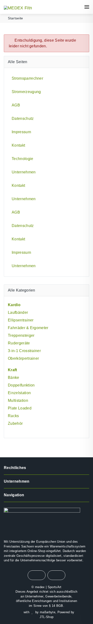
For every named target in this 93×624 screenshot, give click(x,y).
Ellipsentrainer (21, 320)
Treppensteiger (21, 335)
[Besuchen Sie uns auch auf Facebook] (37, 575)
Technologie (22, 159)
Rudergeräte (19, 343)
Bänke (13, 378)
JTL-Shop (47, 617)
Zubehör (15, 423)
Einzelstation (19, 393)
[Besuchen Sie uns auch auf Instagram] (56, 575)
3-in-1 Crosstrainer (24, 351)
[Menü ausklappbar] (86, 7)
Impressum (21, 132)
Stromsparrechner (27, 78)
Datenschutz (23, 118)
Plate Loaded (19, 408)
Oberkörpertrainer (23, 358)
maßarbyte (47, 612)
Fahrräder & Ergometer (28, 328)
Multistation (18, 400)
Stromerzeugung (26, 92)
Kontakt (18, 145)
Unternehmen (24, 172)
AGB (16, 105)
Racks (13, 416)
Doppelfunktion (21, 385)
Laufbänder (18, 312)
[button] (58, 7)
